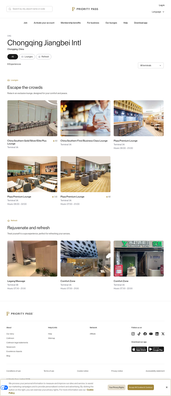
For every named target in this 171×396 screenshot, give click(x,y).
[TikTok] (139, 333)
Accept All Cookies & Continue (140, 387)
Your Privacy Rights (116, 387)
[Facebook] (145, 333)
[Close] (167, 387)
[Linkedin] (157, 333)
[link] (139, 349)
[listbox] (158, 12)
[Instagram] (133, 333)
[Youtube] (151, 333)
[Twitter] (163, 333)
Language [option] (156, 12)
